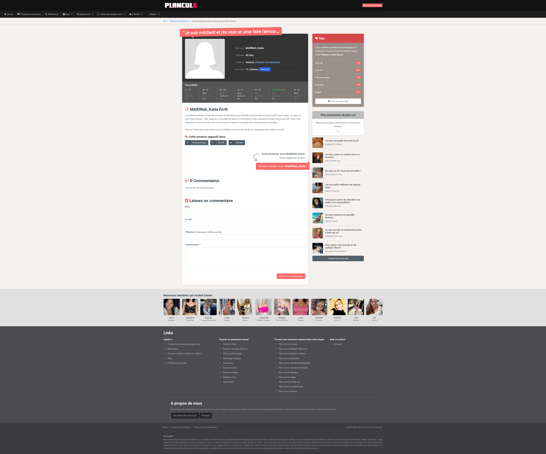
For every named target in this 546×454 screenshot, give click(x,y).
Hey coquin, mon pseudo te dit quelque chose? (340, 246)
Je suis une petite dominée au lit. (342, 140)
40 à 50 (220, 142)
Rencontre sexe (199, 142)
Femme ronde (337, 77)
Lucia (300, 318)
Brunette (337, 84)
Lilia (356, 318)
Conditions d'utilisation (181, 427)
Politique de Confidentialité (205, 427)
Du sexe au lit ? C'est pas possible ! (343, 170)
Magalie (208, 318)
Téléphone (203, 232)
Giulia (227, 318)
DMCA (165, 427)
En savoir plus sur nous (185, 415)
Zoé (374, 318)
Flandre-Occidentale (178, 21)
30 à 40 (337, 63)
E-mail (188, 219)
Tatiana (245, 318)
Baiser (337, 92)
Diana (171, 318)
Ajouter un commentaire (291, 276)
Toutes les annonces (338, 258)
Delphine (190, 318)
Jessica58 (263, 318)
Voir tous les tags (339, 101)
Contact (206, 415)
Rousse (239, 142)
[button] (205, 59)
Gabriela (337, 318)
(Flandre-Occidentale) (267, 62)
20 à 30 (337, 70)
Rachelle (319, 318)
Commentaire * (192, 244)
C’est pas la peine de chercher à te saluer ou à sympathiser (342, 201)
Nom (187, 206)
